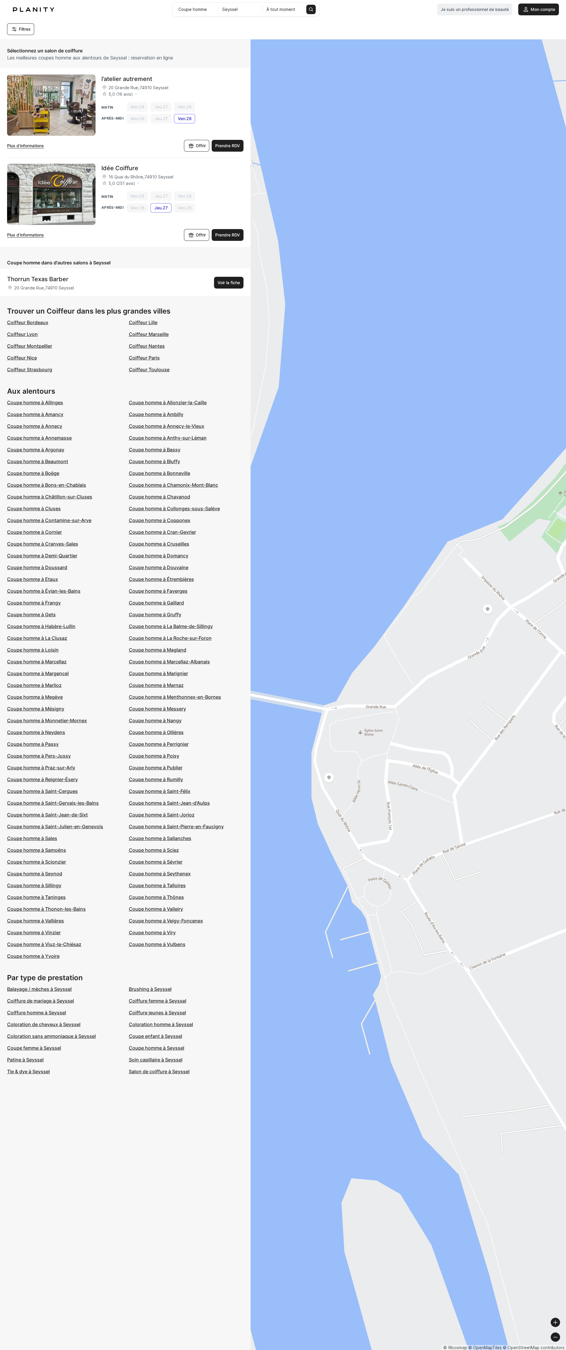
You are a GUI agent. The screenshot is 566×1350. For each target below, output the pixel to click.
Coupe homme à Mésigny (35, 709)
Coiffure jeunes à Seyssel (157, 1013)
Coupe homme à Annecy (34, 426)
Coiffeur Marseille (149, 334)
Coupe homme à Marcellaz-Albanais (169, 662)
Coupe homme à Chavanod (159, 497)
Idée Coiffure (119, 168)
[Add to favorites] (88, 81)
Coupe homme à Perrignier (159, 744)
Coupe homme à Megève (35, 697)
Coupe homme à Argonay (35, 450)
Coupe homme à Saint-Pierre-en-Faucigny (176, 826)
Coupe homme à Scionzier (36, 862)
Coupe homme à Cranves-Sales (42, 544)
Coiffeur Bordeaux (27, 322)
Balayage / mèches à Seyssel (39, 989)
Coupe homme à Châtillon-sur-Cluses (49, 497)
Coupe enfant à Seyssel (155, 1036)
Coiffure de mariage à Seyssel (40, 1001)
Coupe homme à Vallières (35, 921)
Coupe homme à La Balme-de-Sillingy (171, 626)
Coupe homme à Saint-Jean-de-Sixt (47, 815)
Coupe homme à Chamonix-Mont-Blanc (173, 485)
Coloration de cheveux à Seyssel (43, 1024)
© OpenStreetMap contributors (534, 1347)
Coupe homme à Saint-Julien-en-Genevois (55, 826)
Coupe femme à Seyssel (34, 1048)
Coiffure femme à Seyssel (157, 1001)
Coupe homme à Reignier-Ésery (42, 779)
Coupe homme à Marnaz (156, 685)
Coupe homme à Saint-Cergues (42, 791)
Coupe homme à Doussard (37, 567)
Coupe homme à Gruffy (155, 614)
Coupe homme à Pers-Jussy (39, 756)
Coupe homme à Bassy (154, 450)
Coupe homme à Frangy (34, 603)
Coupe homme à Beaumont (37, 461)
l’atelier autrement (126, 78)
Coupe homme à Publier (155, 768)
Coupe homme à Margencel (38, 673)
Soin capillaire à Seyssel (155, 1060)
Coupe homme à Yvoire (33, 956)
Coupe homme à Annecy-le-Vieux (166, 426)
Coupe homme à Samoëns (36, 850)
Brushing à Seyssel (150, 989)
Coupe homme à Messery (157, 709)
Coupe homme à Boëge (33, 473)
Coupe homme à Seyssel (156, 1048)
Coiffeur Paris (144, 358)
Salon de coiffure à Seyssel (159, 1071)
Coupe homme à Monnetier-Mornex (47, 720)
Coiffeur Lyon (22, 334)
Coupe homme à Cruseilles (159, 544)
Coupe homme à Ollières (156, 732)
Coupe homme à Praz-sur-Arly (41, 768)
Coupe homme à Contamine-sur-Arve (49, 520)
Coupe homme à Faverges (158, 591)
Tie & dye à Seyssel (28, 1071)
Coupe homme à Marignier (158, 673)
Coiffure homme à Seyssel (36, 1013)
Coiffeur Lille (143, 322)
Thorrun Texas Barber (37, 279)
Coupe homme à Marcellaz (37, 662)
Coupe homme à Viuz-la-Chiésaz (44, 944)
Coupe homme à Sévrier (155, 862)
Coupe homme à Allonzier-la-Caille (168, 402)
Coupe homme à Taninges (36, 897)
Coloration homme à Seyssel (161, 1024)
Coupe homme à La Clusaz (37, 638)
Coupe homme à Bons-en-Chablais (46, 485)
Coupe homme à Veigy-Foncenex (166, 921)
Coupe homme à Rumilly (156, 779)
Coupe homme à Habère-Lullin (41, 626)
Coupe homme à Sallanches (160, 838)
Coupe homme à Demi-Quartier (42, 556)
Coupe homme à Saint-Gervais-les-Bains (53, 803)
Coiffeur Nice (22, 358)
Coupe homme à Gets (31, 614)
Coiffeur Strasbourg (29, 369)
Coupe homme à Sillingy (34, 885)
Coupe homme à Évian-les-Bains (43, 591)
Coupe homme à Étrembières (161, 579)
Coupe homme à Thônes (156, 897)
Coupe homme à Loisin (33, 650)
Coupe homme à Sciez (154, 850)
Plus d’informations (25, 145)
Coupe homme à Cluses (34, 508)
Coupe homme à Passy (33, 744)
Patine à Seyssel (25, 1060)
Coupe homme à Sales (32, 838)
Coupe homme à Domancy (158, 556)
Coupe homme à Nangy (155, 720)
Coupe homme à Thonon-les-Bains (46, 909)
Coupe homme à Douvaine (158, 567)
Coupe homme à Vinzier (34, 932)
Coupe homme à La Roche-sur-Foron (170, 638)
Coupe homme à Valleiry (156, 909)
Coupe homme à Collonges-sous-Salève (174, 508)
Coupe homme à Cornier (34, 532)
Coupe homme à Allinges (35, 402)
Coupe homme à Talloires (157, 885)
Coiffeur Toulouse (149, 369)
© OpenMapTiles (485, 1347)
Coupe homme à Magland (157, 650)
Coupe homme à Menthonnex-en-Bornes (175, 697)
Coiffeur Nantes (147, 346)
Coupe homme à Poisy (154, 756)
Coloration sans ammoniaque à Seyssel (51, 1036)
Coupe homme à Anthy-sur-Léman (168, 438)
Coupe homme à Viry (152, 932)
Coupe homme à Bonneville (159, 473)
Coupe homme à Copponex (159, 520)
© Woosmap (455, 1347)
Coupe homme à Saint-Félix (159, 791)
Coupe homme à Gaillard (156, 603)
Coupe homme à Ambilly (156, 414)
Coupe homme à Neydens (36, 732)
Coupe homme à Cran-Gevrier (162, 532)
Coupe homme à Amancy (35, 414)
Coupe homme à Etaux (32, 579)
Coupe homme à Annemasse (39, 438)
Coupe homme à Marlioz (34, 685)
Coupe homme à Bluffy (154, 461)
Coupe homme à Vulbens (157, 944)
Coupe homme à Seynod (34, 874)
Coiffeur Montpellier (29, 346)
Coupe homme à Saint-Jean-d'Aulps (169, 803)
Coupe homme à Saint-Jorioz (162, 815)
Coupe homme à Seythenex (160, 874)
